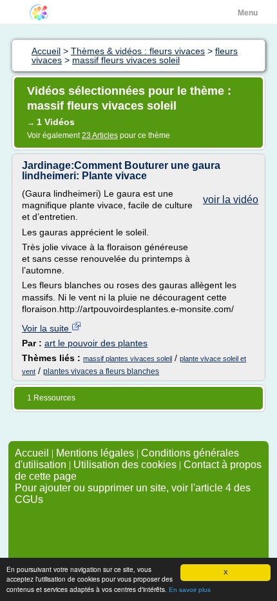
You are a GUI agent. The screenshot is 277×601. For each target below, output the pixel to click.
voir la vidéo (230, 199)
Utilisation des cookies (125, 464)
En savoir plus (190, 589)
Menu (248, 12)
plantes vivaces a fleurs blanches (101, 371)
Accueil (32, 453)
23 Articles (100, 135)
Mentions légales (95, 453)
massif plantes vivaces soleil (127, 358)
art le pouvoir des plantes (96, 343)
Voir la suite (47, 328)
